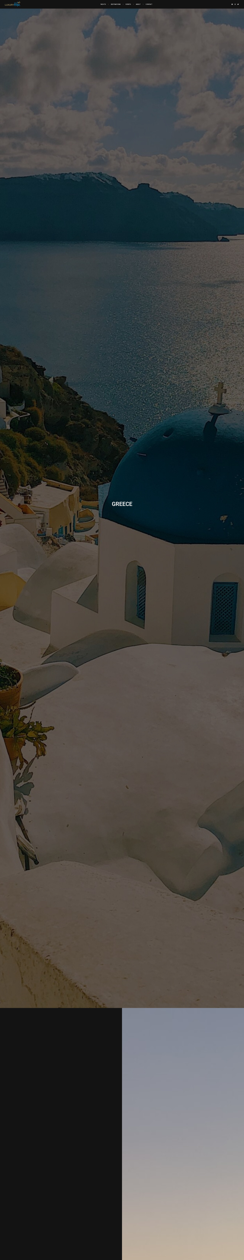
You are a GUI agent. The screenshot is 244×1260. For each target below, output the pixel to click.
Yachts (103, 4)
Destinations (116, 4)
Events (128, 4)
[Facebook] (232, 4)
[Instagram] (235, 4)
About (138, 4)
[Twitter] (238, 4)
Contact (149, 4)
